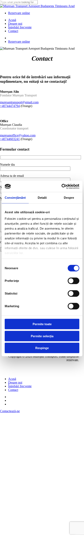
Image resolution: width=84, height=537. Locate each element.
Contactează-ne (10, 411)
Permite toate (42, 324)
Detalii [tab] (42, 197)
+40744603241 (10, 139)
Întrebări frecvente (20, 386)
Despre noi (15, 382)
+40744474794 (10, 106)
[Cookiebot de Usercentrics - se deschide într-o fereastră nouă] (61, 186)
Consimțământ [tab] (15, 197)
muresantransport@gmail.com (19, 102)
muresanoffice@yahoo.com (17, 135)
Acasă (12, 379)
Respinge (42, 348)
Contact (13, 390)
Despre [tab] (69, 197)
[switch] (73, 281)
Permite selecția (42, 336)
